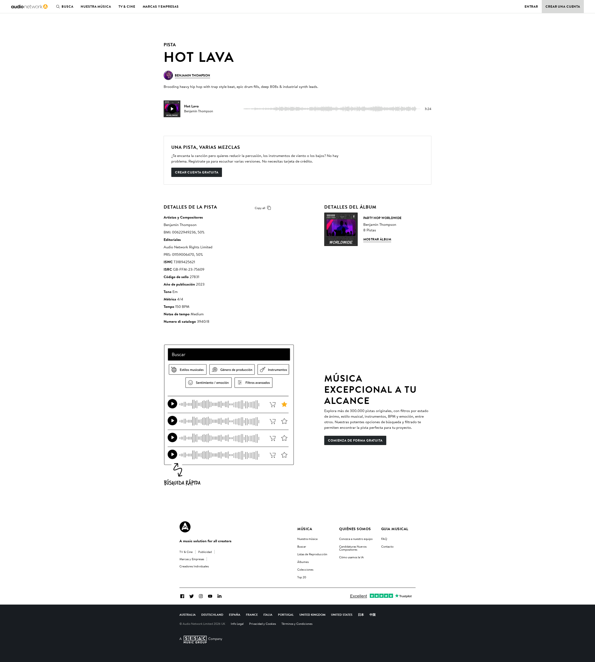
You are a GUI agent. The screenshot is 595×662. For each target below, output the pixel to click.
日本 (361, 614)
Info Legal (237, 624)
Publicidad (205, 552)
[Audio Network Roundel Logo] (185, 526)
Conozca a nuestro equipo (356, 539)
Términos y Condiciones (296, 624)
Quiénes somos (355, 528)
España (234, 614)
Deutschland (212, 614)
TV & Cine (127, 6)
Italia (267, 614)
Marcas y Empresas (161, 6)
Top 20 (301, 577)
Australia (187, 614)
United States (341, 614)
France (252, 614)
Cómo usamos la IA (351, 557)
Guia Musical (394, 528)
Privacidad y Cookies (262, 624)
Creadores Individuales (194, 566)
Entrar (531, 6)
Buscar (301, 546)
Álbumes (303, 562)
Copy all (260, 208)
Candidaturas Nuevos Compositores (353, 548)
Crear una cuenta (562, 6)
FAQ (384, 539)
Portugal (286, 614)
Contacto (387, 546)
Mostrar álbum (377, 239)
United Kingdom (312, 614)
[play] (172, 108)
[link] (29, 6)
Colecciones (305, 569)
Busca (67, 6)
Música (304, 528)
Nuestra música (96, 6)
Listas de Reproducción (312, 554)
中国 (373, 614)
